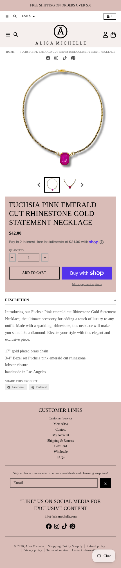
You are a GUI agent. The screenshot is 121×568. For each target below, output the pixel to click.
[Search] (16, 35)
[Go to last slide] (39, 185)
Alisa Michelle (34, 546)
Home (10, 51)
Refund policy (96, 546)
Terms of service (57, 550)
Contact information (85, 550)
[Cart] (113, 35)
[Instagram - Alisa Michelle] (56, 58)
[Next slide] (81, 185)
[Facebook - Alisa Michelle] (48, 58)
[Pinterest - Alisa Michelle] (73, 58)
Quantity (16, 250)
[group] (52, 185)
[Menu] (8, 35)
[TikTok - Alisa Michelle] (65, 58)
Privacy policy (32, 550)
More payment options (87, 284)
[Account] (105, 35)
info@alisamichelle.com (61, 516)
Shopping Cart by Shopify (65, 546)
